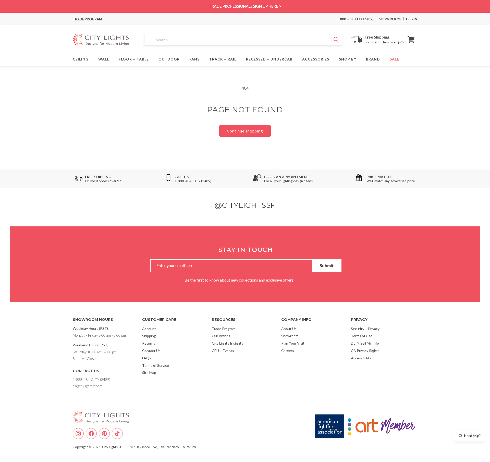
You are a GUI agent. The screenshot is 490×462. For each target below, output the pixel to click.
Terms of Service (155, 365)
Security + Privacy (365, 328)
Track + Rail (222, 58)
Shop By (347, 58)
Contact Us (151, 350)
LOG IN (411, 19)
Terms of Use (361, 336)
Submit (327, 265)
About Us (289, 328)
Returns (148, 343)
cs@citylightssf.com (87, 386)
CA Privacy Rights (365, 350)
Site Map (149, 372)
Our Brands (221, 336)
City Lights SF (112, 447)
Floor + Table (134, 58)
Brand (373, 58)
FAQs (146, 358)
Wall (103, 58)
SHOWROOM (390, 19)
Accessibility (361, 358)
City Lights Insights (227, 343)
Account (149, 328)
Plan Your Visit (292, 343)
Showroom (289, 336)
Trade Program (224, 328)
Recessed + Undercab (269, 58)
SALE (394, 58)
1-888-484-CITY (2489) (355, 19)
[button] (411, 39)
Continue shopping (245, 131)
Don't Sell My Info (365, 343)
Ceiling (81, 58)
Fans (194, 58)
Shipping (149, 336)
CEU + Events (223, 350)
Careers (287, 350)
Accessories (315, 58)
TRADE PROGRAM (87, 19)
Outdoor (169, 58)
